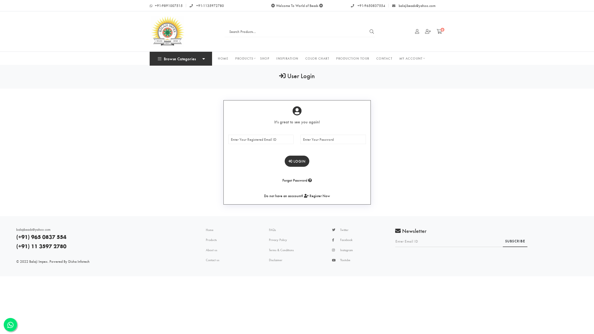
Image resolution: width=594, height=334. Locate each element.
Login (299, 161)
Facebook (346, 240)
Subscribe (515, 240)
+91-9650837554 (370, 5)
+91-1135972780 (209, 5)
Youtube (345, 260)
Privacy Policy (278, 240)
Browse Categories (180, 58)
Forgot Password (295, 180)
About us (211, 250)
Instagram (346, 250)
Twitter (344, 230)
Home (209, 230)
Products (211, 240)
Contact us (212, 260)
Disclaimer (275, 260)
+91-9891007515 (169, 5)
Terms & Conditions (281, 250)
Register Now (319, 195)
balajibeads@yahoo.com (417, 5)
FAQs (272, 230)
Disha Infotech (79, 261)
